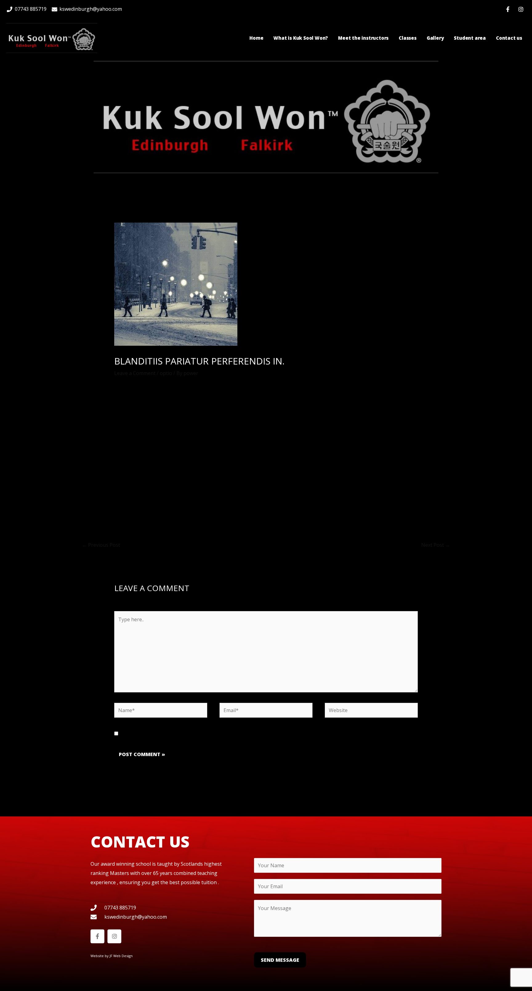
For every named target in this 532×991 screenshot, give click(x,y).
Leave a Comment (134, 373)
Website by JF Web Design (112, 955)
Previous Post (101, 545)
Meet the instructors (363, 38)
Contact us (509, 38)
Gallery (435, 38)
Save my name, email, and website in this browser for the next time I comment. (213, 733)
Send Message (280, 960)
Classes (408, 38)
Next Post (435, 545)
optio (166, 373)
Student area (470, 38)
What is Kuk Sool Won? (300, 38)
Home (256, 38)
